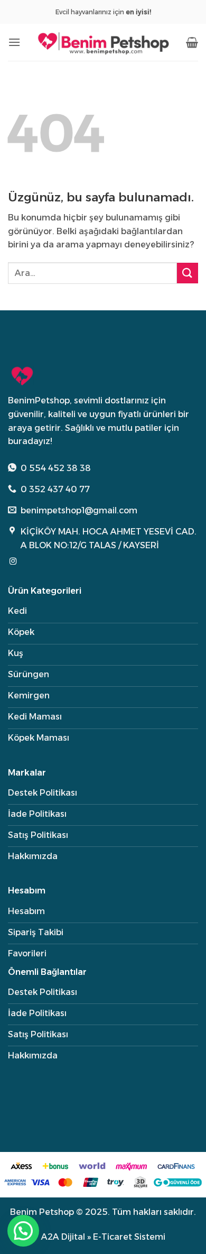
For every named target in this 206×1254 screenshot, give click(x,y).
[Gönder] (187, 273)
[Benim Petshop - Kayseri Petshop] (103, 42)
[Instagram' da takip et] (13, 562)
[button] (14, 42)
